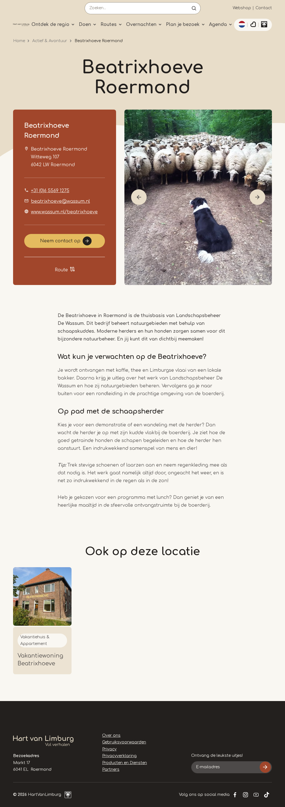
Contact (263, 8)
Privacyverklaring (119, 756)
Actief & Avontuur (49, 41)
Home (19, 41)
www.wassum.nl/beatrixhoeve (64, 211)
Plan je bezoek (183, 24)
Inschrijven (265, 767)
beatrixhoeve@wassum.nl (60, 201)
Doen (85, 24)
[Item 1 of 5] (198, 197)
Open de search (194, 8)
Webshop (242, 8)
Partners (110, 769)
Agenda (218, 24)
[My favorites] (253, 25)
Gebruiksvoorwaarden (124, 742)
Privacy (109, 749)
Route (61, 269)
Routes (108, 24)
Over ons (111, 735)
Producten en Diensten (124, 763)
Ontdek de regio (50, 24)
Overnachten (141, 24)
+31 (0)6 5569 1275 (50, 190)
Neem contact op (60, 240)
